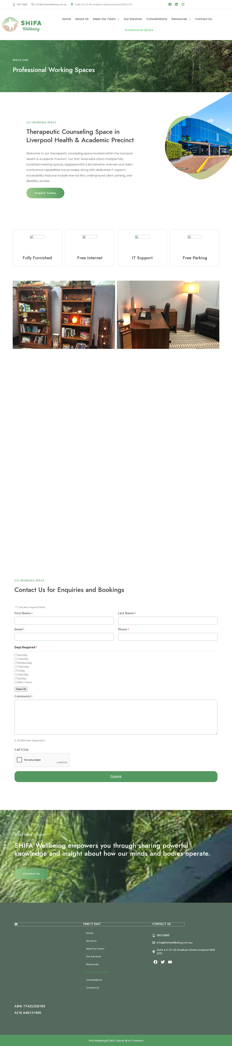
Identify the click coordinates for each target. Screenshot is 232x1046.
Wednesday (24, 662)
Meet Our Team (104, 19)
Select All (21, 689)
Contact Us (203, 19)
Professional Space (139, 30)
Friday (21, 670)
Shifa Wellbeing (97, 1040)
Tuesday (22, 659)
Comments (23, 696)
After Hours (24, 682)
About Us (82, 19)
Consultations (156, 19)
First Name (23, 613)
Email (19, 629)
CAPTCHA (21, 750)
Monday (22, 655)
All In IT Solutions (134, 1040)
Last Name (127, 613)
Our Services (133, 19)
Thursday (23, 666)
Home (66, 19)
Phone (123, 629)
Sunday (21, 678)
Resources (179, 19)
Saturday (22, 674)
